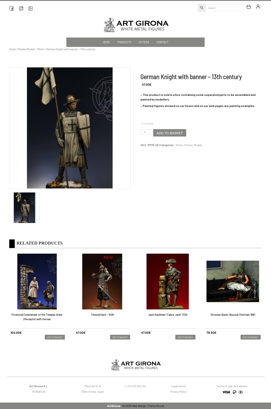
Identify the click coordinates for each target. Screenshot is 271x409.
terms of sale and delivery (232, 386)
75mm (40, 49)
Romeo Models (26, 49)
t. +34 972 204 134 (135, 386)
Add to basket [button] (55, 337)
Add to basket (170, 132)
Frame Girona (156, 406)
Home (12, 49)
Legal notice (178, 386)
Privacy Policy (178, 391)
